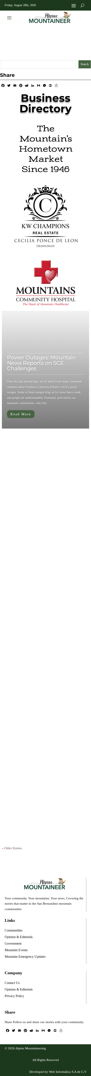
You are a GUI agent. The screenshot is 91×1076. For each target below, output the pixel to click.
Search (85, 64)
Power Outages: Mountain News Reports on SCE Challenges (41, 363)
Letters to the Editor (34, 519)
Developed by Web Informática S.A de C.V (58, 1071)
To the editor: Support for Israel (42, 789)
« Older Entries (12, 848)
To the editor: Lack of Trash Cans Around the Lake (44, 722)
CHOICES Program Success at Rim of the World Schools (44, 586)
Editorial (37, 463)
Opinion (55, 529)
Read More (20, 414)
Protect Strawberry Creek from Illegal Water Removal (45, 655)
